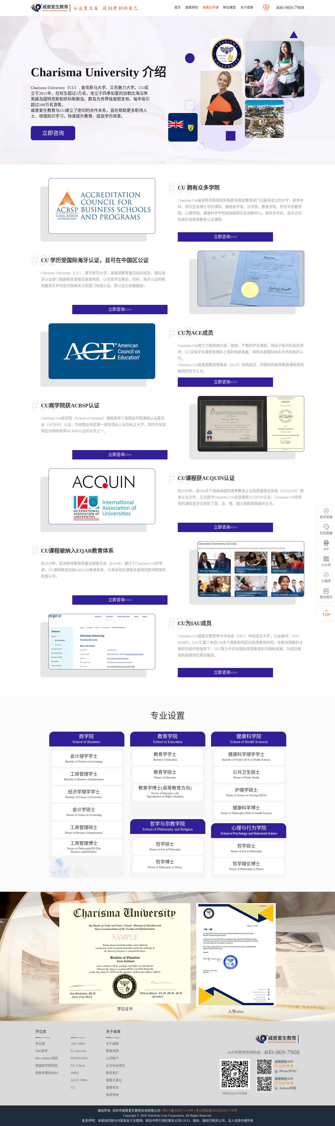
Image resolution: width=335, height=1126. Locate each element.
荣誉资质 (112, 1051)
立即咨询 (53, 133)
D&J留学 (41, 1051)
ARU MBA (78, 1043)
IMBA (75, 1073)
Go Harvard (78, 1051)
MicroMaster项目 (46, 1058)
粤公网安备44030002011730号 (216, 1110)
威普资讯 (112, 1087)
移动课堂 (229, 7)
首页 (177, 7)
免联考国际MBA (46, 1073)
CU (73, 1087)
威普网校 (191, 7)
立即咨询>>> (225, 237)
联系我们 (112, 1073)
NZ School (78, 1065)
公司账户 (112, 1058)
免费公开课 (211, 7)
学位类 (40, 1043)
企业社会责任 (115, 1065)
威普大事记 (114, 1080)
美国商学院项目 (46, 1065)
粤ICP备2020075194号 (178, 1110)
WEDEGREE (79, 1058)
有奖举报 (112, 1095)
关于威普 (246, 7)
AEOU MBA (79, 1080)
